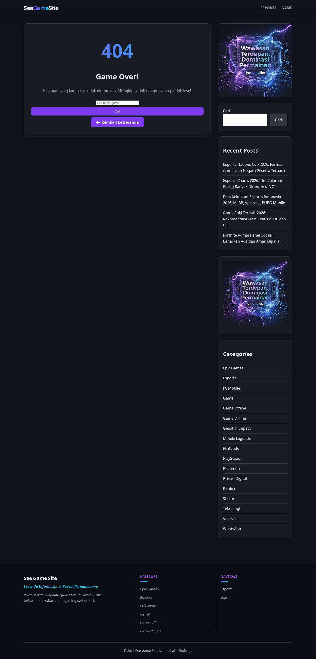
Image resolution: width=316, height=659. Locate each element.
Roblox (229, 488)
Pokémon (231, 468)
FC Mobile (231, 388)
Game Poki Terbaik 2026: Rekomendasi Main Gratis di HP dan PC (254, 219)
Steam (228, 498)
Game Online (234, 418)
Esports (268, 8)
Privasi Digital (235, 478)
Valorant (230, 518)
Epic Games (233, 368)
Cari (117, 111)
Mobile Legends (237, 438)
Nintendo (231, 448)
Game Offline (234, 408)
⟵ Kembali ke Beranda (117, 122)
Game (287, 8)
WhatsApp (232, 528)
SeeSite (41, 8)
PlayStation (233, 458)
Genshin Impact (237, 428)
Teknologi (231, 508)
